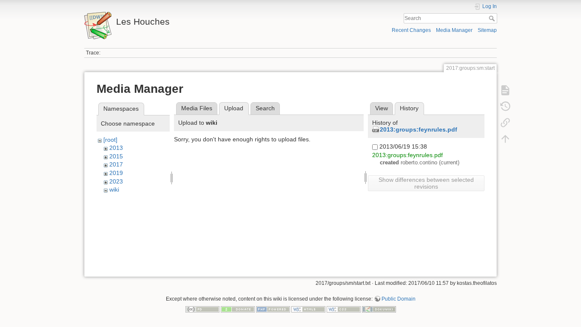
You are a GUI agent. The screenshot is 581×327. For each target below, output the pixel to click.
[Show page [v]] (505, 90)
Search (493, 18)
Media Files (196, 108)
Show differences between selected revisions (426, 183)
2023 (116, 181)
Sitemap (487, 30)
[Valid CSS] (344, 309)
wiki (114, 189)
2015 (116, 156)
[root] (110, 139)
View (381, 108)
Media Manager (454, 30)
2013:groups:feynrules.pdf (418, 129)
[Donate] (238, 309)
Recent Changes (411, 30)
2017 (116, 164)
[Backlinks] (505, 123)
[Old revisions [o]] (505, 106)
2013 (116, 147)
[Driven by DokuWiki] (379, 309)
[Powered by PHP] (273, 309)
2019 (116, 172)
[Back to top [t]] (505, 139)
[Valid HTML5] (308, 309)
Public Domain (399, 299)
